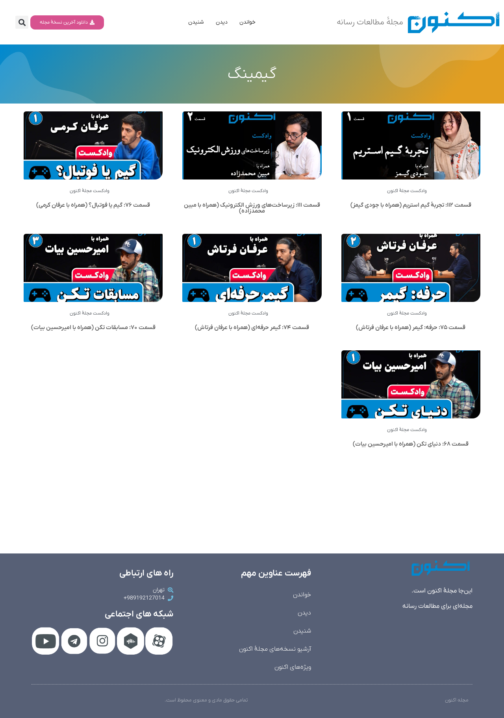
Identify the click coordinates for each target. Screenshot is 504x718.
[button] (21, 22)
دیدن (222, 22)
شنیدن (196, 22)
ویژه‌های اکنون (292, 667)
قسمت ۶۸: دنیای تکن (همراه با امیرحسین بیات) (411, 444)
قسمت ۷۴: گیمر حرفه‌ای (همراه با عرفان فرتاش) (252, 327)
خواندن (247, 22)
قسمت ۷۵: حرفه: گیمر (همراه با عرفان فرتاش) (410, 327)
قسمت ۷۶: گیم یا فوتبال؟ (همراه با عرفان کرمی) (93, 205)
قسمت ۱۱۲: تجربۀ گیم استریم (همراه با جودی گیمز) (410, 205)
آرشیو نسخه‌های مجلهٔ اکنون (275, 649)
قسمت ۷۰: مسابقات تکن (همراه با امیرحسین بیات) (93, 327)
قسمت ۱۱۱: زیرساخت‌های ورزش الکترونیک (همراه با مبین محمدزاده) (252, 208)
